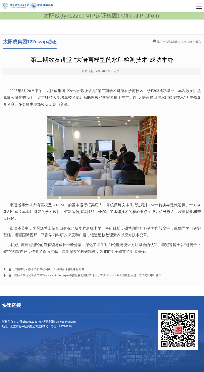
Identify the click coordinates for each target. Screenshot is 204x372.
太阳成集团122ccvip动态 (179, 41)
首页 (159, 41)
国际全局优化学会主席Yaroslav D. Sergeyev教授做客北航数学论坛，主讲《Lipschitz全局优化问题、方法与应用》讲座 (82, 275)
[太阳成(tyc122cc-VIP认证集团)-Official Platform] (102, 6)
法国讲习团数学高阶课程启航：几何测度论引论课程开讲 (43, 269)
